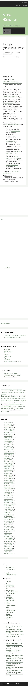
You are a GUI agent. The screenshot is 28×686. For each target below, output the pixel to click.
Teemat (8, 604)
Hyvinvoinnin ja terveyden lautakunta (15, 335)
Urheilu (8, 607)
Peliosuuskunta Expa (10, 377)
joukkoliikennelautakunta (5, 392)
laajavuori (24, 400)
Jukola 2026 (16, 392)
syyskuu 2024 (8, 456)
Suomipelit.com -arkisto (11, 373)
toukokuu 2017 (8, 478)
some (22, 404)
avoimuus (3, 389)
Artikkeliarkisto (5, 323)
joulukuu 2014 (8, 514)
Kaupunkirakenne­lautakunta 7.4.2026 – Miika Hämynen (14, 656)
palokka (22, 402)
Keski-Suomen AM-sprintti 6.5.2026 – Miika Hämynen (13, 651)
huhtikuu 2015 (8, 511)
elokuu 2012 (7, 524)
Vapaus (6, 358)
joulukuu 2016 (8, 487)
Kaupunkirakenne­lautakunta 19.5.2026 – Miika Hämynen (14, 644)
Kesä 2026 (21, 398)
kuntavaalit (15, 400)
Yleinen (8, 619)
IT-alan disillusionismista (13, 636)
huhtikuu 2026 (8, 429)
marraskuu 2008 (9, 541)
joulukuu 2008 (8, 540)
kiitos (24, 398)
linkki (12, 402)
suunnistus (14, 406)
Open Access (17, 151)
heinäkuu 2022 (8, 461)
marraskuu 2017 (9, 475)
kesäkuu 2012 (8, 526)
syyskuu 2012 (8, 523)
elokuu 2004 (7, 552)
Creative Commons (11, 153)
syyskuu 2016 (8, 492)
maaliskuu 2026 (8, 431)
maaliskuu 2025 (8, 449)
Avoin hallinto (8, 349)
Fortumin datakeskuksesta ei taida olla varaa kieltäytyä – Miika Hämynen (14, 663)
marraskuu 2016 (9, 489)
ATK (7, 583)
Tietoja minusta (10, 569)
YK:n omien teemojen (12, 124)
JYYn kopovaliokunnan (12, 102)
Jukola (11, 392)
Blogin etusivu (10, 567)
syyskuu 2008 (8, 545)
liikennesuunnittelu (6, 402)
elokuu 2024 (7, 458)
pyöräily (19, 404)
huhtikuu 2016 (8, 499)
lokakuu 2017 (8, 477)
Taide (7, 602)
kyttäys (21, 400)
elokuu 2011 (7, 535)
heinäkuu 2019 (8, 470)
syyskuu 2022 (8, 460)
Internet (15, 390)
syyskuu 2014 (8, 516)
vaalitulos (3, 410)
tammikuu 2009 (8, 538)
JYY (11, 176)
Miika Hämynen (10, 17)
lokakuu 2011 (8, 533)
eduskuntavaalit (4, 390)
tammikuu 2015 (8, 512)
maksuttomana (15, 131)
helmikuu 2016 (8, 502)
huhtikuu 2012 (8, 528)
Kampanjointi (10, 590)
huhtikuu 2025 (8, 448)
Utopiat (6, 354)
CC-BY (4, 684)
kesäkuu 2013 (8, 519)
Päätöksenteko (10, 593)
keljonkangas (12, 398)
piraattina (19, 123)
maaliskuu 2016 (8, 500)
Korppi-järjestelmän (12, 165)
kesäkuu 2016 (8, 497)
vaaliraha (22, 408)
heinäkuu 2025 (8, 444)
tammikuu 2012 (8, 531)
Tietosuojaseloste (11, 574)
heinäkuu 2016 (8, 495)
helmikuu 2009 (8, 536)
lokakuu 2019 (8, 466)
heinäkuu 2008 (8, 548)
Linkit (7, 573)
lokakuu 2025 (8, 439)
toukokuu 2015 (8, 509)
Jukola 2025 (9, 653)
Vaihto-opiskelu (10, 610)
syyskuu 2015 (8, 507)
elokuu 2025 (7, 443)
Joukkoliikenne (8, 351)
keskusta (17, 398)
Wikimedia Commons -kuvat (12, 375)
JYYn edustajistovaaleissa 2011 (10, 80)
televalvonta (23, 406)
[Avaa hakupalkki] (4, 28)
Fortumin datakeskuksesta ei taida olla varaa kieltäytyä (14, 659)
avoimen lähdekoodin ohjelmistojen (14, 157)
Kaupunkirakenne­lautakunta (12, 337)
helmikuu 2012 (8, 529)
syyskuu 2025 (8, 441)
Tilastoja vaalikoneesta (11, 181)
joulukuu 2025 (8, 436)
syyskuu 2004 (8, 550)
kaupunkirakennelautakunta (13, 396)
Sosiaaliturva (8, 353)
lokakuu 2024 (8, 455)
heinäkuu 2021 (8, 465)
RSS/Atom (7, 268)
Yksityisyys (7, 359)
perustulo (4, 404)
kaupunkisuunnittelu (5, 398)
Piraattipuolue (13, 404)
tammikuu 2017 (8, 485)
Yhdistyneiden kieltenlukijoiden (12, 83)
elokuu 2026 (7, 422)
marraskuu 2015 (9, 504)
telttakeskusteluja (4, 408)
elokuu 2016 (7, 494)
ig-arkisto (11, 390)
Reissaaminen (10, 600)
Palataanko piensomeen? (13, 629)
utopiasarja (18, 408)
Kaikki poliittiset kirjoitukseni (12, 361)
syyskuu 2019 (8, 468)
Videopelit (9, 615)
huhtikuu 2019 (8, 473)
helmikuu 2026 (8, 432)
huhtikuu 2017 (8, 480)
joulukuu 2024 (8, 451)
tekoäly (19, 406)
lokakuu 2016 (8, 490)
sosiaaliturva (6, 406)
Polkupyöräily (10, 598)
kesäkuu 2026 (8, 426)
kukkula (9, 400)
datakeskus (15, 389)
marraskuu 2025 (9, 438)
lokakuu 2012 (8, 521)
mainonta (18, 402)
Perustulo (9, 597)
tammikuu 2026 (8, 434)
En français (24, 5)
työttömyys (12, 408)
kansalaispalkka (10, 141)
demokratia (20, 389)
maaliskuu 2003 (8, 553)
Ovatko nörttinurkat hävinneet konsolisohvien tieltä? (13, 178)
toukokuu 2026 (8, 427)
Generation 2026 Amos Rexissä (15, 634)
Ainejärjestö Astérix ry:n (10, 96)
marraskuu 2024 (9, 453)
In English (18, 5)
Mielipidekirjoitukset (12, 592)
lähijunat (15, 402)
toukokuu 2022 (8, 463)
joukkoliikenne (21, 390)
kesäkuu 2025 (8, 446)
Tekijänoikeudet (10, 605)
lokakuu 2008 (8, 543)
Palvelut (8, 595)
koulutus (6, 400)
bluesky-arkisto (9, 389)
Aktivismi (7, 176)
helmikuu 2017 (8, 483)
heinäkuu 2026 (8, 424)
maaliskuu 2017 (8, 482)
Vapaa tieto (7, 356)
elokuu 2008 (7, 546)
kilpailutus (3, 400)
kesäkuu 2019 (8, 472)
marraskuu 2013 (9, 517)
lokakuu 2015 (8, 506)
